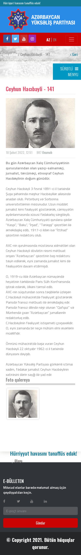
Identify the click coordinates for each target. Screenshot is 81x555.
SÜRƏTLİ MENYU (69, 71)
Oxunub (47, 152)
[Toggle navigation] (71, 39)
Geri (74, 54)
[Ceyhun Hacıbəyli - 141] (23, 403)
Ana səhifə (10, 54)
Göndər (40, 523)
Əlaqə (18, 460)
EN (54, 39)
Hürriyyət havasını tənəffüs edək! (21, 3)
